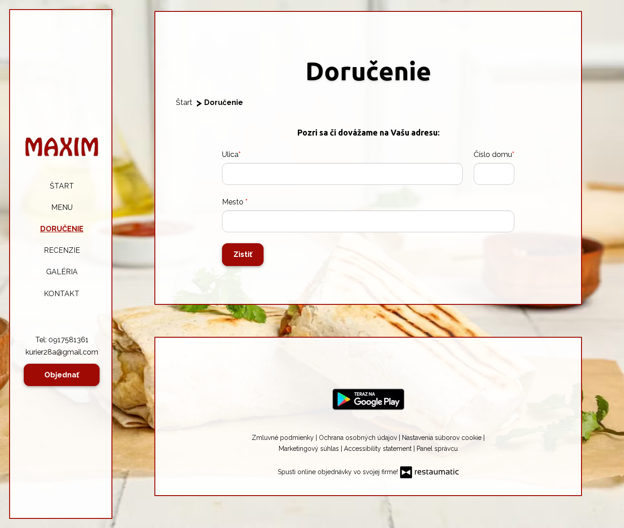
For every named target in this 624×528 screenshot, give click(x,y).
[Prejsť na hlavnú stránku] (62, 146)
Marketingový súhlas (310, 448)
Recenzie (62, 250)
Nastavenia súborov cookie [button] (442, 437)
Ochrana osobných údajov (359, 437)
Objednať (61, 375)
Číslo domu (493, 154)
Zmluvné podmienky (284, 437)
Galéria (62, 271)
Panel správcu (437, 448)
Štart (62, 186)
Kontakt (61, 293)
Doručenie (62, 229)
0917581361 (68, 339)
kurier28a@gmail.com (62, 352)
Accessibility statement (378, 448)
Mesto (233, 202)
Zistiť (242, 254)
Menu (62, 207)
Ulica (230, 154)
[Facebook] (367, 363)
